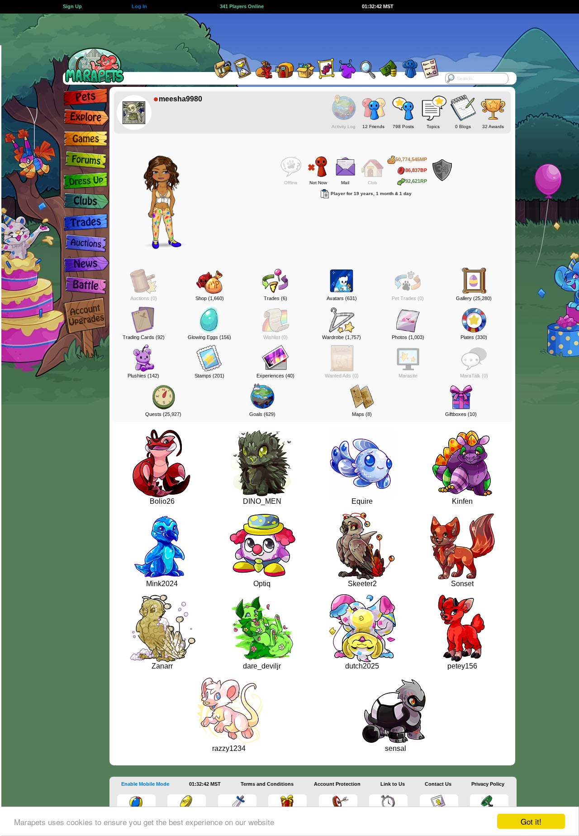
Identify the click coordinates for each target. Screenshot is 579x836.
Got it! (531, 821)
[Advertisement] (281, 34)
